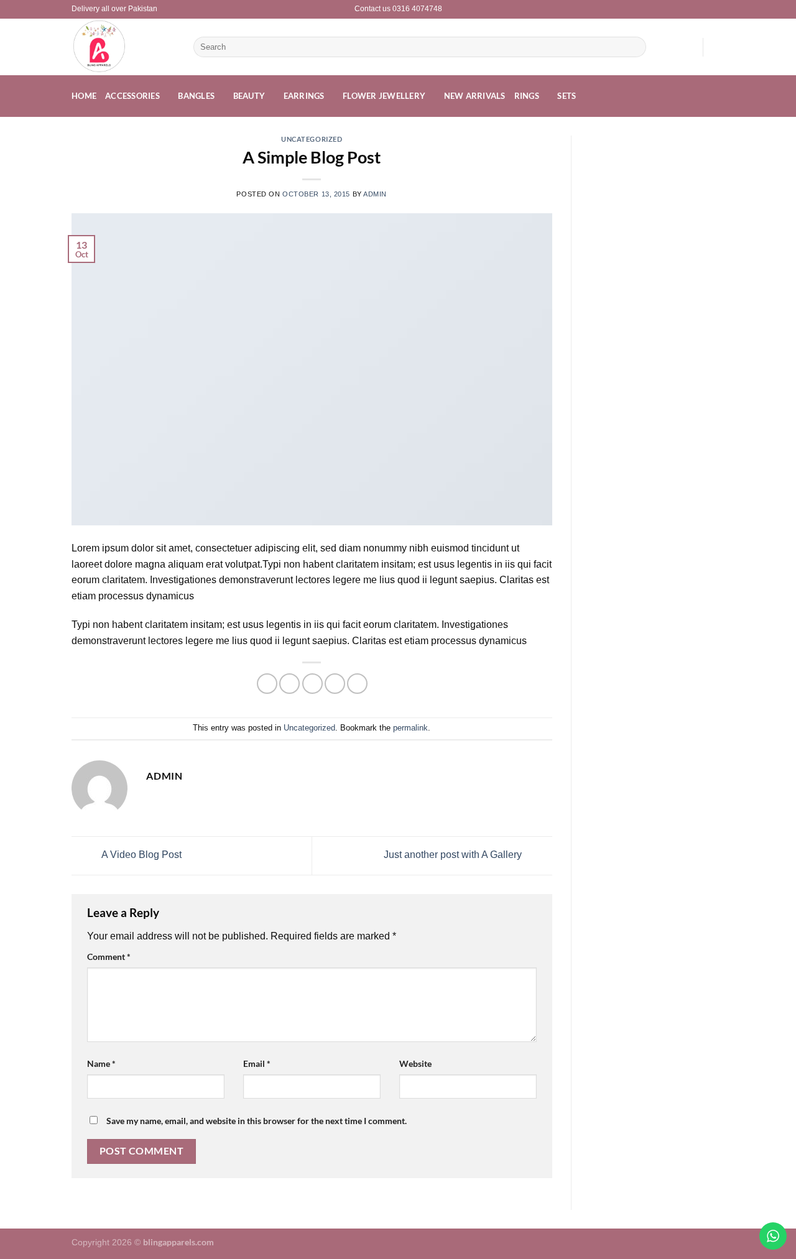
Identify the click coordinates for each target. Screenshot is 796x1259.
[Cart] (718, 47)
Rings (526, 96)
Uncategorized (311, 139)
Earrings (304, 96)
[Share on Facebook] (267, 683)
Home (84, 96)
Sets (566, 96)
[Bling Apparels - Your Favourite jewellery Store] (123, 47)
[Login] (687, 47)
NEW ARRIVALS (475, 96)
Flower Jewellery (384, 96)
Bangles (196, 96)
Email (257, 1063)
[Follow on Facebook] (706, 9)
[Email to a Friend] (312, 683)
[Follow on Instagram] (718, 9)
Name (101, 1063)
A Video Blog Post (141, 855)
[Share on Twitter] (289, 683)
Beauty (249, 96)
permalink (410, 727)
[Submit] (634, 47)
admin (375, 194)
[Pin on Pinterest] (335, 683)
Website (415, 1063)
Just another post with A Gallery (454, 855)
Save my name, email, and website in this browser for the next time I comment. (256, 1120)
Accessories (132, 96)
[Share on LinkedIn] (357, 683)
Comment (109, 956)
